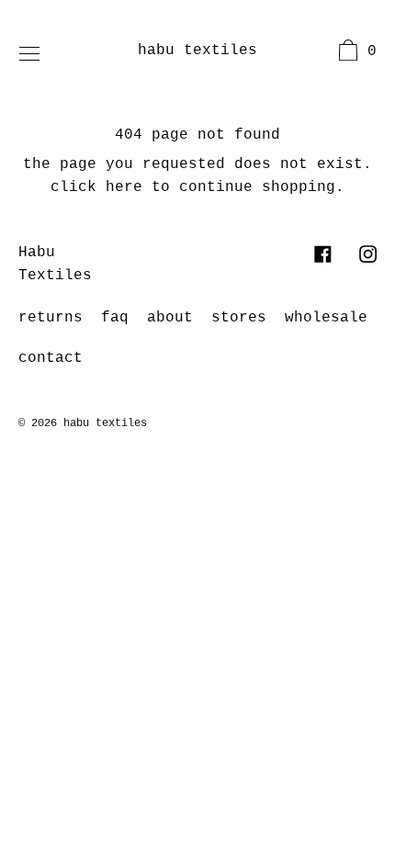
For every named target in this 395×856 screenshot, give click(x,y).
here (124, 187)
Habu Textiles (197, 50)
